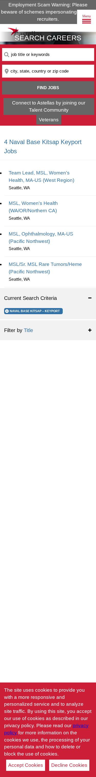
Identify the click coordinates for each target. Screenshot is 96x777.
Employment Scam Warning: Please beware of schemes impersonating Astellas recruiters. (48, 12)
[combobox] (48, 54)
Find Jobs (48, 88)
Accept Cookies (25, 765)
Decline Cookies (69, 765)
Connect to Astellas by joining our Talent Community (48, 106)
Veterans (49, 119)
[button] (48, 298)
